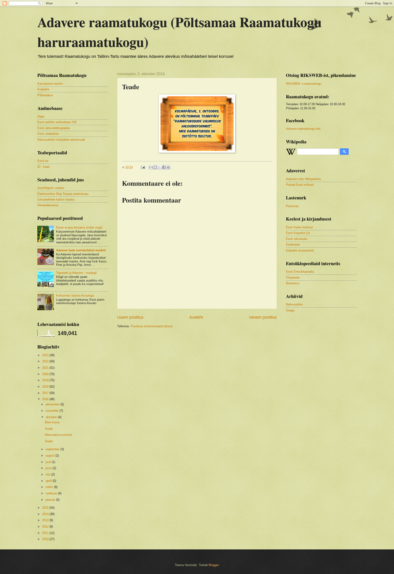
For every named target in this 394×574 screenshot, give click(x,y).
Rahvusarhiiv (294, 304)
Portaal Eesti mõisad (300, 184)
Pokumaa (292, 206)
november (53, 410)
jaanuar (51, 499)
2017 (45, 393)
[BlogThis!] (155, 167)
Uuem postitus (130, 317)
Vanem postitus (263, 317)
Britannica (292, 283)
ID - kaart (43, 166)
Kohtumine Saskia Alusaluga (75, 295)
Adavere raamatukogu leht (303, 128)
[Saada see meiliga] (151, 167)
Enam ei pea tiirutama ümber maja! (79, 227)
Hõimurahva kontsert (58, 435)
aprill (49, 481)
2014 (45, 514)
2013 (45, 520)
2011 (45, 533)
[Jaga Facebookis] (164, 167)
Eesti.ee (42, 161)
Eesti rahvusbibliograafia (53, 128)
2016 (45, 399)
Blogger (213, 565)
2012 (45, 526)
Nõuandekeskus (48, 205)
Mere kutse (52, 422)
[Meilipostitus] (143, 167)
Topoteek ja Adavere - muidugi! (76, 272)
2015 (45, 507)
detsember (53, 404)
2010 (45, 539)
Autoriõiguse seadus (50, 188)
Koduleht (43, 89)
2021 (45, 367)
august (50, 455)
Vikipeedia (293, 277)
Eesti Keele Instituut (299, 227)
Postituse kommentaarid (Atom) (152, 326)
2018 (45, 386)
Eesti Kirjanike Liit (298, 233)
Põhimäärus (45, 95)
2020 (45, 374)
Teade (49, 428)
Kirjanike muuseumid (300, 250)
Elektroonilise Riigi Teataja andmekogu (62, 194)
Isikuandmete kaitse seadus (56, 199)
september (53, 449)
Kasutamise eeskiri (50, 83)
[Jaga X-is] (159, 167)
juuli (49, 462)
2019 (45, 380)
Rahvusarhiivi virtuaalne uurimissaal (61, 139)
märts (50, 487)
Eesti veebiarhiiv (48, 133)
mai (48, 474)
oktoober (52, 417)
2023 (45, 355)
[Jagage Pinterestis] (168, 167)
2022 (45, 361)
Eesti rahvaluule (296, 239)
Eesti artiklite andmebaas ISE (57, 122)
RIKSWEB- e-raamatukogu (303, 83)
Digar (40, 116)
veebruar (52, 493)
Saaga (290, 310)
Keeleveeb (293, 244)
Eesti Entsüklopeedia (300, 271)
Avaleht (196, 317)
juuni (49, 468)
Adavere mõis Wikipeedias (303, 179)
